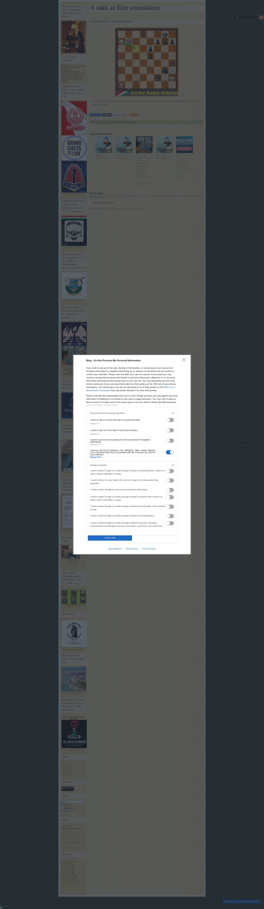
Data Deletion (114, 549)
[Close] (185, 361)
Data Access (132, 549)
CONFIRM (110, 538)
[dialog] (132, 454)
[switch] (170, 420)
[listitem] (132, 413)
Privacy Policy (149, 549)
